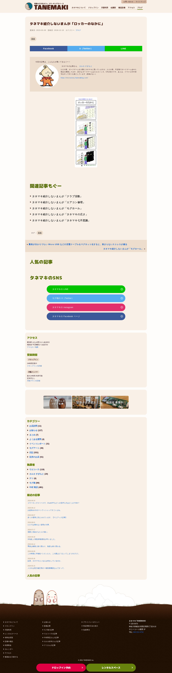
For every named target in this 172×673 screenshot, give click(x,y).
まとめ (32, 435)
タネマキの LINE (60, 289)
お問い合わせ (128, 2)
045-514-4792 (138, 632)
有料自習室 (9, 637)
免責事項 (86, 630)
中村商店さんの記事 (51, 637)
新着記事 (47, 626)
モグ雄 (32, 483)
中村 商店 (33, 487)
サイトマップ (141, 2)
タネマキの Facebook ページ (66, 316)
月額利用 (104, 8)
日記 (31, 452)
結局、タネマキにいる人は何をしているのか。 (45, 561)
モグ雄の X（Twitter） (63, 298)
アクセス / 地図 (32, 347)
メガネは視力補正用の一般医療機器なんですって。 (46, 568)
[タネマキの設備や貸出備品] (86, 402)
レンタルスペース (11, 634)
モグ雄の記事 (49, 630)
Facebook (48, 48)
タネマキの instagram (62, 307)
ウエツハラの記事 (50, 634)
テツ (31, 478)
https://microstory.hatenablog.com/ (74, 78)
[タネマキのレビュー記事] (57, 402)
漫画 (33, 39)
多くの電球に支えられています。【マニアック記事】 (47, 517)
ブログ (140, 8)
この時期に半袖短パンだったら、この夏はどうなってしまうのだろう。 (54, 554)
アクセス (131, 8)
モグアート (34, 448)
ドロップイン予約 (61, 667)
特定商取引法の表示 (90, 626)
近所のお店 (34, 457)
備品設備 (121, 8)
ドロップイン (93, 8)
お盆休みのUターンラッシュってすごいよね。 (45, 510)
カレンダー (9, 649)
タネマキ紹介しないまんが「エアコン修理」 (58, 202)
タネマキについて (79, 8)
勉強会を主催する (11, 657)
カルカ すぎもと (85, 66)
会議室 (113, 8)
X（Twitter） (86, 48)
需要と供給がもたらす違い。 (38, 532)
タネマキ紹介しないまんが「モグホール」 (57, 208)
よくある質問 (35, 439)
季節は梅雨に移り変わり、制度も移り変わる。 (45, 546)
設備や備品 (9, 641)
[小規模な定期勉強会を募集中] (115, 402)
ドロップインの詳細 (34, 366)
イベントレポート (37, 444)
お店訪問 (33, 426)
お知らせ (33, 430)
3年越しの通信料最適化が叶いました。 (42, 539)
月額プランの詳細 (33, 381)
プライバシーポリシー (91, 622)
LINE (123, 48)
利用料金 (8, 645)
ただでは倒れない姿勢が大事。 (39, 525)
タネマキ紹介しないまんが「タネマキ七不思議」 (61, 220)
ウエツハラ (34, 469)
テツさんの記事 (49, 645)
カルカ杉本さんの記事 (52, 641)
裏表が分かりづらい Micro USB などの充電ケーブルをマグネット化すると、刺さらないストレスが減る (78, 244)
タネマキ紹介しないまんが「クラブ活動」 (57, 196)
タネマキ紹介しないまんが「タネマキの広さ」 (60, 214)
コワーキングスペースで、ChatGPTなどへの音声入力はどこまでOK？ (53, 503)
